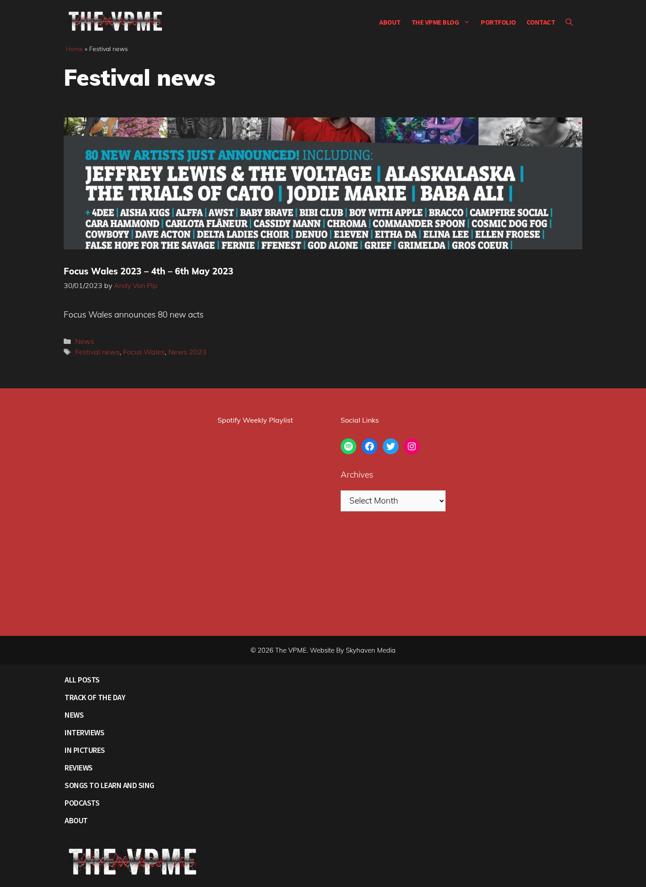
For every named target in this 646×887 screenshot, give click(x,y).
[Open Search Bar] (569, 22)
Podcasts (82, 803)
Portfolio (498, 22)
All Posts (82, 680)
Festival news (97, 351)
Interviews (84, 732)
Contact (540, 22)
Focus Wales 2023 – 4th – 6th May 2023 (148, 271)
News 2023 (187, 351)
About (390, 22)
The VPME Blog (435, 22)
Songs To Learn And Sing (109, 785)
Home (74, 49)
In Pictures (85, 750)
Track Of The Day (95, 697)
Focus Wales (144, 351)
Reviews (79, 768)
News (84, 341)
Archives (357, 474)
